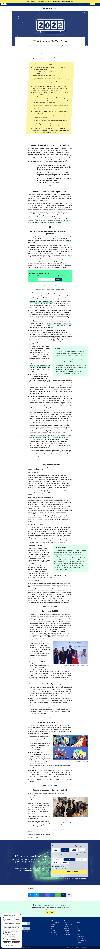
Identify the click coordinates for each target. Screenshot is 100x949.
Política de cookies (84, 947)
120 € (65, 863)
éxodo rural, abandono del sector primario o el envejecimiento (48, 418)
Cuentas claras (67, 930)
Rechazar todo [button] (16, 942)
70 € (69, 859)
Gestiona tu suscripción (82, 940)
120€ (74, 850)
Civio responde (60, 262)
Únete (92, 4)
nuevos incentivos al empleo (59, 219)
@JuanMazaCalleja (52, 178)
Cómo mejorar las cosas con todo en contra (42, 770)
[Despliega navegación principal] (97, 4)
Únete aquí (79, 942)
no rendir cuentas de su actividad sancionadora (42, 533)
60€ (64, 850)
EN (86, 4)
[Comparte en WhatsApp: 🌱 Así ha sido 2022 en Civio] (52, 54)
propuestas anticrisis (58, 216)
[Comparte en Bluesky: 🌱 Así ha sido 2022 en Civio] (42, 54)
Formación (79, 926)
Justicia (52, 928)
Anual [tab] (60, 854)
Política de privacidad (75, 947)
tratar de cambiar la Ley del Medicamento (47, 516)
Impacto (78, 922)
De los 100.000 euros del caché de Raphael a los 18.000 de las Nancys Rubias (50, 436)
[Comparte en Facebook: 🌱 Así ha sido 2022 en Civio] (47, 54)
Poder (52, 936)
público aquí (64, 569)
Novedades (66, 926)
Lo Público (53, 924)
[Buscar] (88, 4)
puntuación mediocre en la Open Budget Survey (49, 585)
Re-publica (79, 930)
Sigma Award (44, 616)
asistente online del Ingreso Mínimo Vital (41, 239)
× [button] (20, 914)
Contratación (53, 930)
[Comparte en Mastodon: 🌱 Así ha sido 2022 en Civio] (50, 54)
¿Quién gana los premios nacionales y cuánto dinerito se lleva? (48, 425)
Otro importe (83, 852)
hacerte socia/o (64, 878)
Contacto (79, 934)
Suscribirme (58, 279)
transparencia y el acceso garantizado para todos (45, 693)
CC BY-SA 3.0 (28, 947)
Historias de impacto (68, 924)
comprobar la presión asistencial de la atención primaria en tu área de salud (39, 367)
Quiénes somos (67, 928)
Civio (46, 49)
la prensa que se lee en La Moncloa (51, 222)
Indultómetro (33, 647)
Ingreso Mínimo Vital (52, 207)
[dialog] (11, 930)
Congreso (35, 564)
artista (37, 214)
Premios (78, 924)
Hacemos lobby (67, 934)
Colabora (78, 932)
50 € (57, 859)
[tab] (60, 854)
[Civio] (4, 4)
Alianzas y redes (67, 932)
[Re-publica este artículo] (58, 54)
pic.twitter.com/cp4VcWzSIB (47, 180)
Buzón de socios (80, 938)
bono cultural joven (59, 212)
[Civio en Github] (27, 932)
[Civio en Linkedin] (22, 932)
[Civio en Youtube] (24, 932)
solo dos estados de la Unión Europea (60, 398)
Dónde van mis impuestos (37, 644)
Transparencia (54, 934)
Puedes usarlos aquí (70, 369)
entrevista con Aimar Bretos (64, 673)
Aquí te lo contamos (51, 431)
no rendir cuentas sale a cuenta (60, 386)
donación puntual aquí (85, 879)
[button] (11, 945)
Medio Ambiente (54, 932)
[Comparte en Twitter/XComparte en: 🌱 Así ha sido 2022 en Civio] (44, 54)
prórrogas (69, 203)
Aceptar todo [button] (6, 942)
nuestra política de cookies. (8, 928)
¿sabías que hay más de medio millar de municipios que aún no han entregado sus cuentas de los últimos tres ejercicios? (50, 384)
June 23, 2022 (54, 182)
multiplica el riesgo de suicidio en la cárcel (42, 327)
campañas (30, 888)
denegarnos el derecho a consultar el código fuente (53, 483)
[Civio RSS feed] (29, 932)
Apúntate (82, 4)
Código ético (79, 928)
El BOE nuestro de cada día (56, 922)
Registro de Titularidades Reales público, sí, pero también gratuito (48, 602)
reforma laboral (59, 203)
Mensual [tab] (78, 854)
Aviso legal (69, 947)
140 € (81, 859)
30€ (55, 850)
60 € (55, 863)
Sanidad (52, 926)
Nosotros (66, 922)
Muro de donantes (80, 936)
